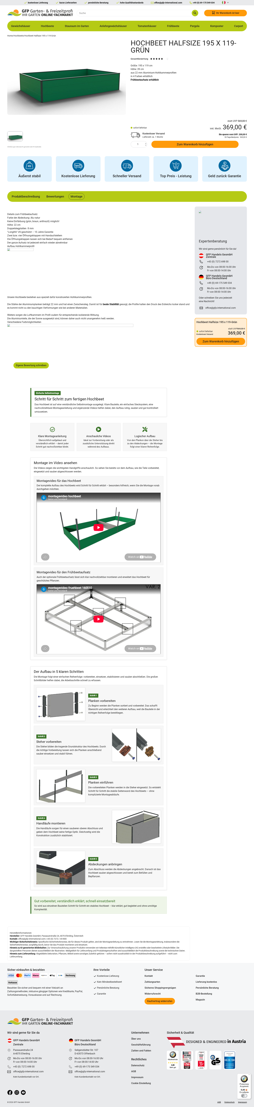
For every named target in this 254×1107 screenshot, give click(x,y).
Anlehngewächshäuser (113, 26)
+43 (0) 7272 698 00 (24, 1066)
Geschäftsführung (141, 1044)
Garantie (200, 976)
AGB (133, 1071)
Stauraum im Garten (77, 26)
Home (10, 36)
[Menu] (249, 1075)
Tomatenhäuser (147, 26)
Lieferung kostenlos (206, 981)
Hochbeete (47, 26)
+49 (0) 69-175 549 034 (87, 1066)
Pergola (194, 26)
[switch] (244, 1096)
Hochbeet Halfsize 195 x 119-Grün (40, 36)
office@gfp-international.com (31, 939)
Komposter (216, 26)
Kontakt (149, 976)
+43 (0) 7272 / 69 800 (57, 939)
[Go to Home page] (40, 13)
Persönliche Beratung (207, 987)
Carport (238, 26)
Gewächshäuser (20, 26)
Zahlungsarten (152, 981)
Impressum (137, 1077)
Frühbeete (173, 26)
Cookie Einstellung (141, 1083)
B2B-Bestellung (204, 993)
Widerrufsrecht (153, 993)
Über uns (136, 1038)
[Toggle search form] (195, 13)
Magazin (200, 999)
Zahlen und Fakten (141, 1050)
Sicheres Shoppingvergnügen (160, 987)
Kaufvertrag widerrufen (159, 1001)
